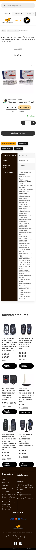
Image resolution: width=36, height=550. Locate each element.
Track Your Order (8, 488)
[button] (31, 64)
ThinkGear (31, 548)
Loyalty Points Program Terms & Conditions (8, 502)
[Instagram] (20, 543)
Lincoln (16, 30)
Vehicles (10, 30)
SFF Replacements (8, 494)
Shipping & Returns (9, 497)
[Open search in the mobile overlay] (18, 5)
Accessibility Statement (6, 508)
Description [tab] (22, 143)
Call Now (26, 107)
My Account (6, 491)
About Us (5, 483)
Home (4, 30)
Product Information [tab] (8, 143)
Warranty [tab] (18, 148)
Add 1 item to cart (18, 133)
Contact (5, 486)
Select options (7, 366)
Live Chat (13, 107)
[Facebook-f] (15, 543)
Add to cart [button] (25, 412)
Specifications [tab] (6, 148)
